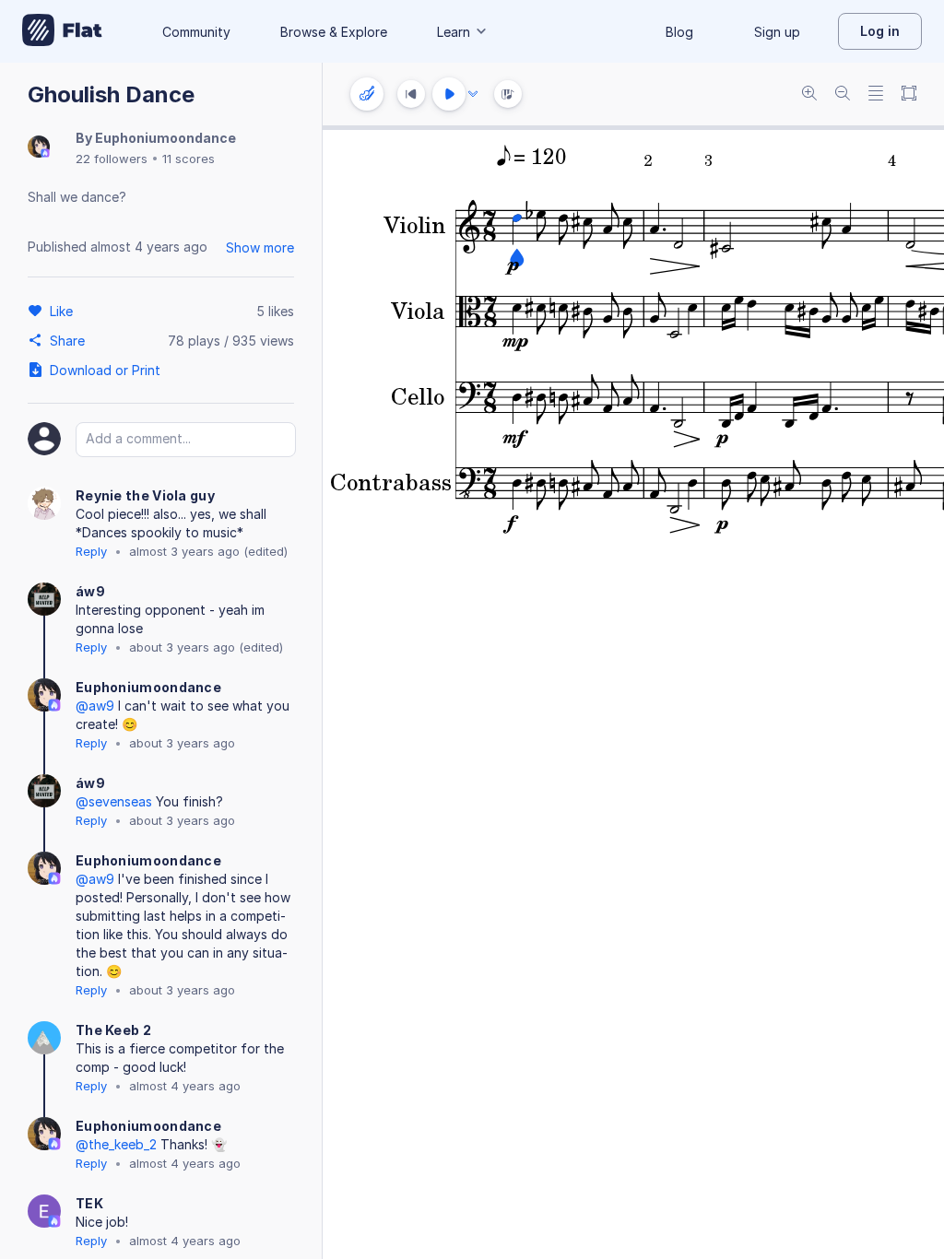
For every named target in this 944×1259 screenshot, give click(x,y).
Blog (679, 32)
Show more (260, 247)
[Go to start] (411, 94)
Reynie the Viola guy (145, 495)
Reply (91, 551)
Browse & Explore (333, 32)
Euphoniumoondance (165, 138)
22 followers (112, 158)
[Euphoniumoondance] (39, 147)
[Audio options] (473, 94)
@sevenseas (114, 801)
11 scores (188, 158)
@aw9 (95, 705)
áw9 (90, 591)
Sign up (777, 32)
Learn (453, 32)
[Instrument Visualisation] (508, 94)
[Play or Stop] (449, 94)
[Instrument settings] (367, 94)
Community (196, 32)
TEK (89, 1203)
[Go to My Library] (62, 31)
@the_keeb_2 (116, 1144)
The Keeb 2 (113, 1030)
